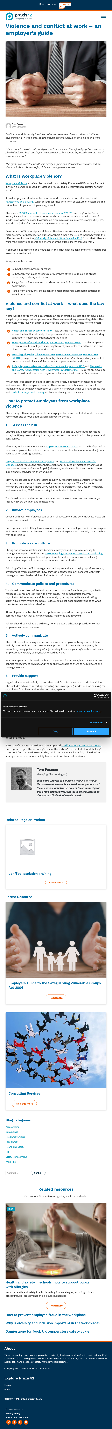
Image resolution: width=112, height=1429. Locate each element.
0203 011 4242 (49, 4)
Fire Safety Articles (15, 1136)
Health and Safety (15, 1146)
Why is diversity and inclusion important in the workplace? (53, 1323)
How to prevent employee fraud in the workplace (46, 1315)
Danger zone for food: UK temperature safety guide (47, 1331)
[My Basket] (40, 5)
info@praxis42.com (31, 1398)
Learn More (56, 882)
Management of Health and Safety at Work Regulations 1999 (46, 342)
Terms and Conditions (17, 1417)
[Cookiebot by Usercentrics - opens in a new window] (96, 696)
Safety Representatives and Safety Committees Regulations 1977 (48, 366)
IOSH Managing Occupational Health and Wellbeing (74, 553)
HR (7, 1151)
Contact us (65, 5)
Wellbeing (11, 1161)
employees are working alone (62, 446)
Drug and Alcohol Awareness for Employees (30, 461)
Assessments (12, 1126)
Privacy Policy (13, 1413)
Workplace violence (16, 183)
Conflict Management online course (81, 745)
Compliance (12, 1131)
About (7, 1389)
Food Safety (12, 1141)
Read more (56, 997)
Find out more (24, 1103)
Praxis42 (18, 1409)
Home (7, 1385)
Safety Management (16, 1156)
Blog (10, 1208)
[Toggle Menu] (103, 16)
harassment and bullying (20, 201)
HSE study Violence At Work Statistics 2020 (58, 238)
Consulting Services (24, 1093)
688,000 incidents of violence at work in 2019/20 (45, 213)
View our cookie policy (89, 711)
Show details (96, 722)
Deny (55, 731)
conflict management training (27, 392)
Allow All (91, 731)
